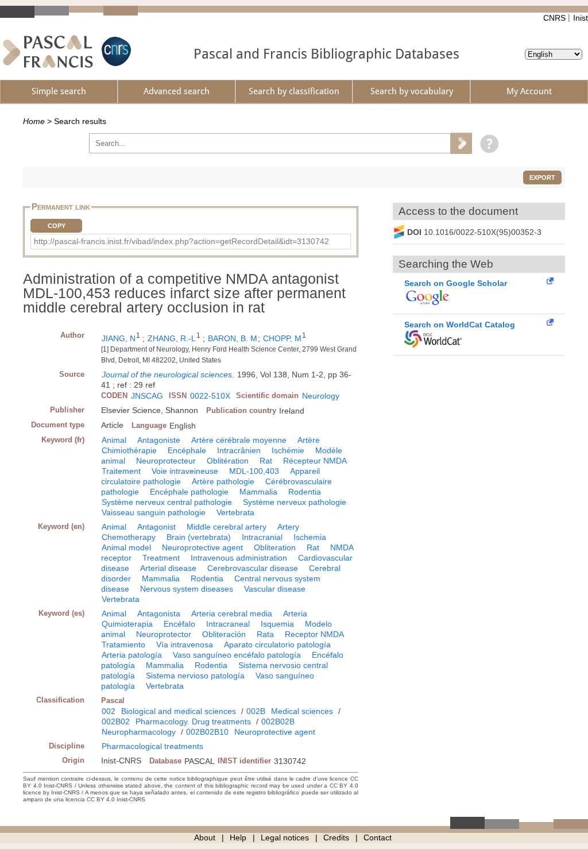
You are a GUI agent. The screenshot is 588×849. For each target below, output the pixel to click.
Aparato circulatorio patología (277, 644)
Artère (308, 440)
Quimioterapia (127, 623)
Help (238, 837)
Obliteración (224, 634)
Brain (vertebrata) (199, 537)
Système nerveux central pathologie (167, 502)
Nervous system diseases (186, 588)
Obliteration (275, 547)
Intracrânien (239, 450)
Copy (56, 225)
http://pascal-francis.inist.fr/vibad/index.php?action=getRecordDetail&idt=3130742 (181, 241)
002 (108, 711)
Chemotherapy (129, 537)
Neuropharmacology (139, 731)
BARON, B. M (232, 338)
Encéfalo (179, 623)
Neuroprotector (163, 634)
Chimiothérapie (129, 450)
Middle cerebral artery (226, 526)
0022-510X (210, 395)
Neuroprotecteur (166, 460)
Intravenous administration (239, 557)
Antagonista (158, 613)
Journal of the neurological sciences (167, 374)
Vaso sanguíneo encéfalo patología (237, 654)
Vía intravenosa (184, 644)
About (204, 837)
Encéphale (187, 450)
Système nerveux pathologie (294, 502)
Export (542, 177)
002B (255, 711)
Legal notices (285, 837)
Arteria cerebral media (231, 613)
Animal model (126, 547)
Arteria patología (132, 654)
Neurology (320, 395)
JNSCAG (147, 395)
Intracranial (262, 537)
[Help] (486, 143)
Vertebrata (235, 512)
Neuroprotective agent (202, 547)
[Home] (48, 51)
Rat (266, 460)
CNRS (554, 17)
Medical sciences (302, 711)
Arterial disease (168, 568)
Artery (288, 526)
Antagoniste (158, 440)
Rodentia (304, 491)
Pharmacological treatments (152, 746)
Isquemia (277, 623)
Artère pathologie (223, 481)
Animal (114, 440)
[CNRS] (115, 51)
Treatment (161, 557)
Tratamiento (123, 644)
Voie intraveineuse (185, 471)
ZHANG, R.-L (172, 338)
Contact (377, 837)
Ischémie (288, 450)
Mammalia (258, 491)
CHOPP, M (282, 338)
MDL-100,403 (254, 471)
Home (34, 121)
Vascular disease (274, 588)
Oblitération (228, 460)
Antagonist (156, 526)
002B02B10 (207, 731)
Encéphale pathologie (189, 491)
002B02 (116, 721)
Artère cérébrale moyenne (239, 440)
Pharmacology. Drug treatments (193, 721)
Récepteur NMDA (315, 460)
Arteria (295, 613)
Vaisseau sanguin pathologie (154, 512)
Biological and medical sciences (178, 711)
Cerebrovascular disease (252, 568)
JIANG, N (119, 338)
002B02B (278, 721)
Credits (336, 837)
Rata (265, 634)
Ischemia (309, 537)
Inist (580, 17)
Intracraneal (228, 623)
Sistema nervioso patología (195, 675)
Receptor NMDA (314, 634)
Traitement (121, 471)
